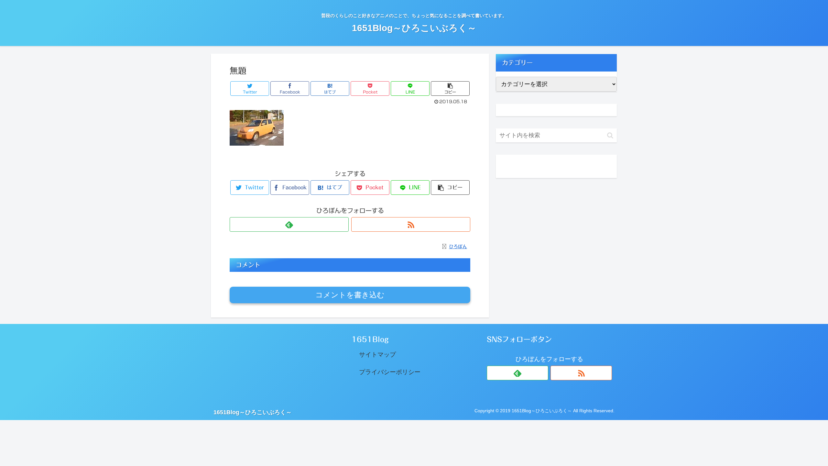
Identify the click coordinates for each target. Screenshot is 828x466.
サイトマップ (377, 354)
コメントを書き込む (350, 295)
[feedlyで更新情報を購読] (289, 224)
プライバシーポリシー (389, 372)
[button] (610, 135)
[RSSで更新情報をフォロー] (410, 224)
